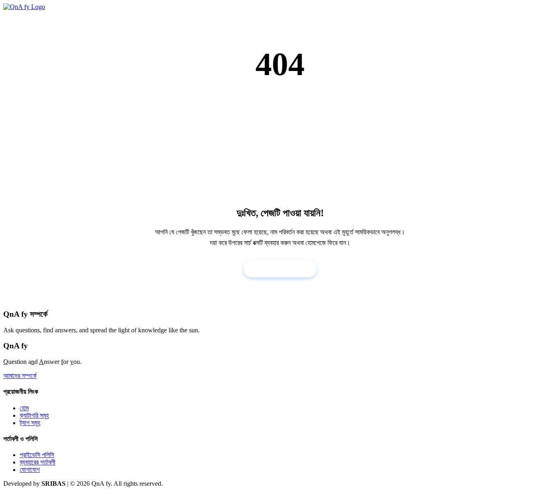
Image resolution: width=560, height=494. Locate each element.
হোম (24, 408)
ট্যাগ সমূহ (30, 422)
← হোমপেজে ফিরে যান (280, 268)
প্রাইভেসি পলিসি (37, 454)
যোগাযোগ (30, 469)
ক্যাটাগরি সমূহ (34, 415)
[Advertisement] (280, 144)
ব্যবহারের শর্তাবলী (37, 462)
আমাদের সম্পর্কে (19, 375)
